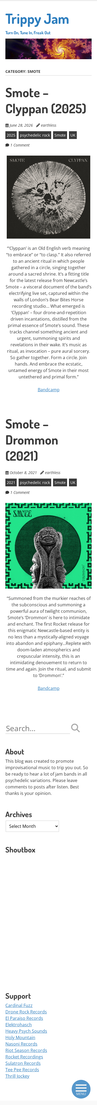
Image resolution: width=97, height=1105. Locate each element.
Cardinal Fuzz (19, 1005)
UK (72, 135)
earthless (48, 125)
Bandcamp (49, 390)
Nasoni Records (21, 1044)
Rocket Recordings (24, 1057)
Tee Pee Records (22, 1070)
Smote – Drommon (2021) (31, 439)
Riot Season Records (26, 1050)
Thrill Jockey (17, 1076)
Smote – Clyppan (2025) (45, 100)
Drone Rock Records (26, 1012)
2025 (11, 135)
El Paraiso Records (24, 1018)
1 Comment (20, 145)
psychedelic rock (35, 135)
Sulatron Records (23, 1063)
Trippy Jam (37, 22)
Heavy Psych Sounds (26, 1031)
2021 (11, 482)
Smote (60, 135)
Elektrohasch (18, 1025)
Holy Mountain (20, 1037)
